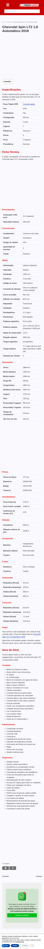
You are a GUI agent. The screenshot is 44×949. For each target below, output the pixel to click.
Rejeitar (15, 945)
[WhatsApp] (5, 868)
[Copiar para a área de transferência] (12, 868)
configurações (19, 942)
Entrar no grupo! (22, 915)
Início (3, 22)
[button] (7, 5)
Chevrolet (9, 22)
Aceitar (6, 945)
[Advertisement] (22, 56)
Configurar (25, 945)
